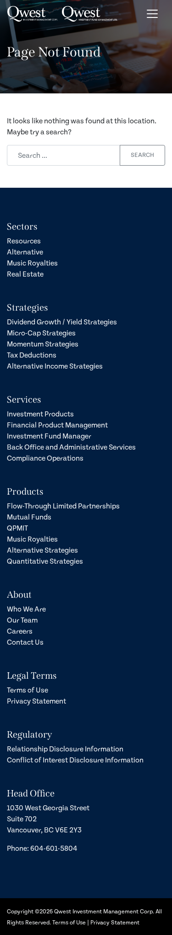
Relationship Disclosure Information (65, 749)
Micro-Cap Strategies (41, 333)
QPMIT (17, 528)
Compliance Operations (45, 458)
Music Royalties (32, 263)
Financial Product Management (57, 425)
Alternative (25, 252)
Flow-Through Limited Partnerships (63, 506)
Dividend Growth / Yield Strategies (62, 322)
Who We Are (26, 609)
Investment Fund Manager (49, 436)
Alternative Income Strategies (55, 366)
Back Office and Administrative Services (71, 447)
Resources (24, 241)
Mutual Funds (29, 517)
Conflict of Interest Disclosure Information (75, 760)
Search (142, 155)
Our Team (22, 620)
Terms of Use (27, 690)
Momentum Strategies (42, 344)
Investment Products (40, 414)
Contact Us (25, 642)
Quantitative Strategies (45, 561)
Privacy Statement (36, 701)
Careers (20, 631)
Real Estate (25, 274)
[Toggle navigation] (152, 14)
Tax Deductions (31, 355)
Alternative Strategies (42, 550)
